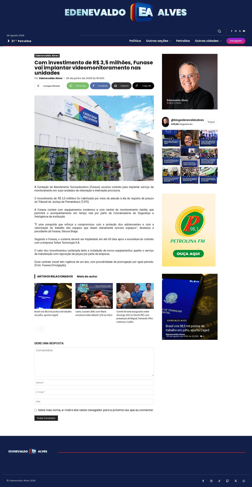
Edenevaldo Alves (47, 55)
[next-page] (42, 329)
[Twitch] (227, 481)
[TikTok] (219, 481)
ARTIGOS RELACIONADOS (55, 276)
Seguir (211, 122)
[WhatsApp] (244, 481)
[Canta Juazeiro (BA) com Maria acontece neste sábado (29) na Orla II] (94, 296)
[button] (219, 31)
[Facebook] (232, 31)
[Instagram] (236, 31)
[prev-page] (36, 329)
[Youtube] (244, 31)
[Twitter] (240, 31)
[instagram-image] (171, 139)
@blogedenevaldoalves (187, 120)
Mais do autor (87, 276)
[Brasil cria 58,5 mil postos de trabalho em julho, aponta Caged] (53, 296)
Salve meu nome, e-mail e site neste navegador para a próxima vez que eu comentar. (96, 410)
